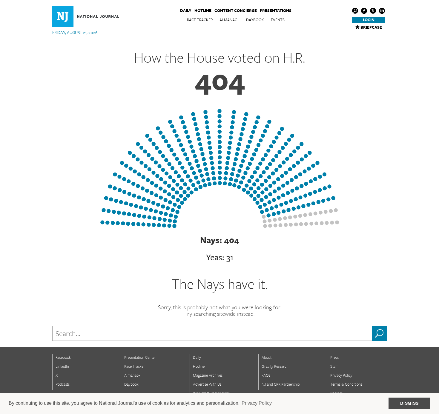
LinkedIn (62, 366)
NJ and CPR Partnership (281, 384)
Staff (334, 366)
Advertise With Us (207, 384)
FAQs (266, 375)
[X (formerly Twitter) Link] (373, 11)
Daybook (255, 19)
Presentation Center (140, 357)
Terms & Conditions (346, 384)
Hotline (202, 10)
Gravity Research (275, 366)
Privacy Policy (341, 375)
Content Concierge (235, 10)
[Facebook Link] (364, 11)
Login (368, 19)
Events (278, 19)
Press (334, 357)
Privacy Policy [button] (257, 403)
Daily (185, 10)
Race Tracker (200, 19)
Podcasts (63, 384)
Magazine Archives (207, 375)
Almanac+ (229, 19)
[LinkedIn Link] (382, 11)
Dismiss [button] (409, 403)
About (266, 357)
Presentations (275, 10)
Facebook (63, 357)
